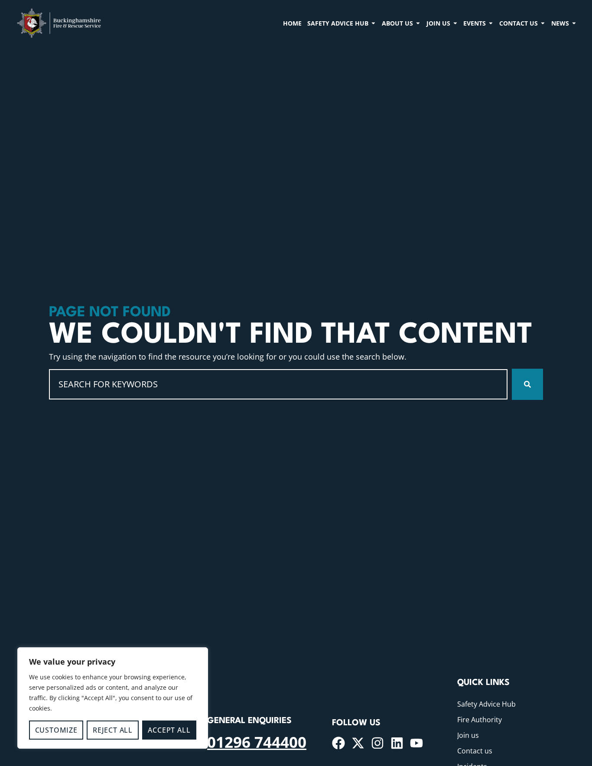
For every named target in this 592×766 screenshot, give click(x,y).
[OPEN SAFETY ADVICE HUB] (373, 23)
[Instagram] (377, 743)
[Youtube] (416, 743)
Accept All (169, 730)
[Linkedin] (396, 743)
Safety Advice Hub (486, 704)
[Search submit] (527, 384)
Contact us (474, 751)
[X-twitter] (357, 743)
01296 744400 (256, 741)
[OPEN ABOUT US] (418, 23)
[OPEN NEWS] (574, 23)
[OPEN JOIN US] (455, 23)
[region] (112, 698)
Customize (56, 730)
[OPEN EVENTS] (491, 23)
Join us (468, 735)
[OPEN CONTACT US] (543, 23)
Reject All (113, 730)
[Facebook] (338, 743)
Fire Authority (479, 719)
